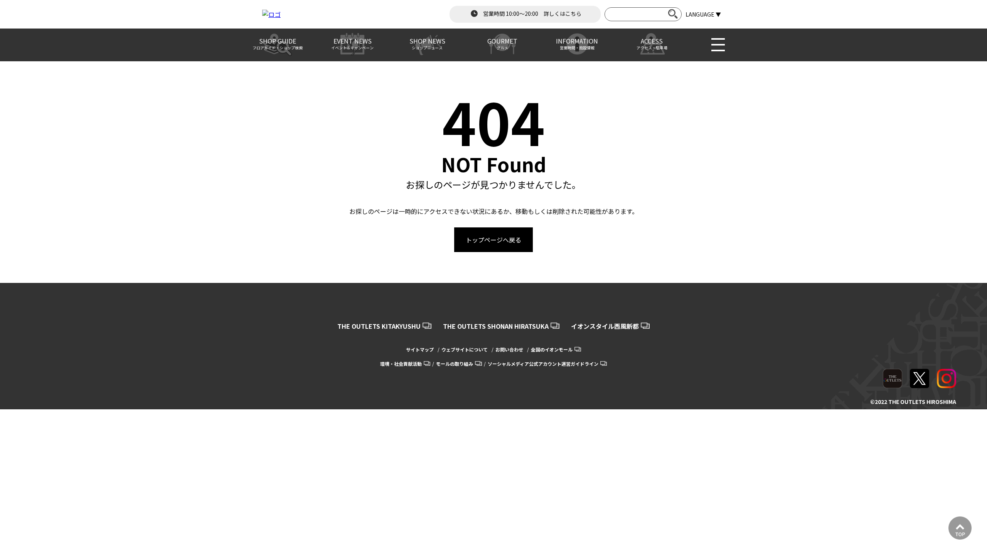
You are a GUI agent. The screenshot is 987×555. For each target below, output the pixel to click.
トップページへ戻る (493, 239)
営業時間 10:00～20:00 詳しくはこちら (531, 13)
